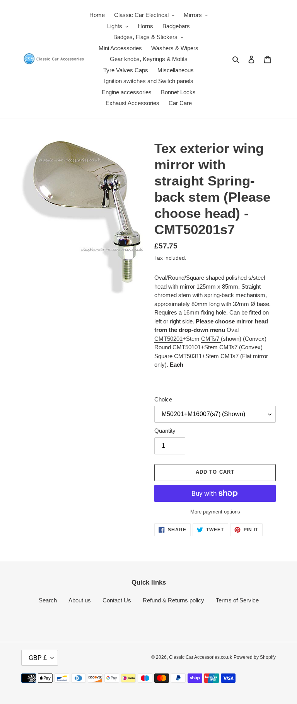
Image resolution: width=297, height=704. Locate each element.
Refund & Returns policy (173, 600)
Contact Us (116, 600)
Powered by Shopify (255, 657)
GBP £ (38, 658)
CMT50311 (188, 356)
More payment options (215, 512)
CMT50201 (168, 338)
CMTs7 (211, 338)
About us (79, 600)
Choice (163, 399)
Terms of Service (237, 600)
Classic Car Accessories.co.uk (200, 657)
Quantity (165, 430)
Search (48, 600)
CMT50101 (186, 347)
